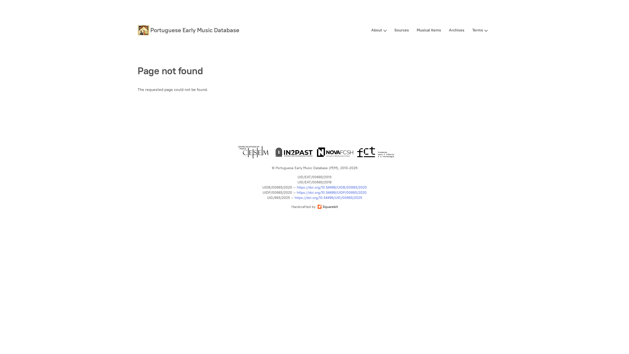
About (376, 30)
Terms (477, 30)
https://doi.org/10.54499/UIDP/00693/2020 (332, 193)
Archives (456, 30)
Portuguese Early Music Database (194, 30)
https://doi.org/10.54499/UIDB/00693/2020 (332, 187)
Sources (401, 30)
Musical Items (429, 30)
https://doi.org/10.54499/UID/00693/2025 (328, 198)
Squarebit (330, 207)
